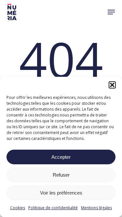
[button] (112, 85)
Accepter (61, 157)
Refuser (61, 175)
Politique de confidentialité (53, 207)
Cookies (17, 207)
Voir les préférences (61, 193)
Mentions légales (96, 207)
